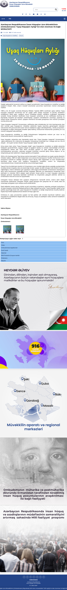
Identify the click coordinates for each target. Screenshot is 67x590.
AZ (62, 10)
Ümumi (21, 35)
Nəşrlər (3, 261)
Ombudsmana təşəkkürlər (9, 248)
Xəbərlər (3, 253)
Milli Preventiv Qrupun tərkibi (10, 255)
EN (65, 10)
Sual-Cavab (4, 250)
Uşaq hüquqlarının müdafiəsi (10, 35)
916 (10, 19)
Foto (2, 242)
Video (3, 245)
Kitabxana (4, 258)
